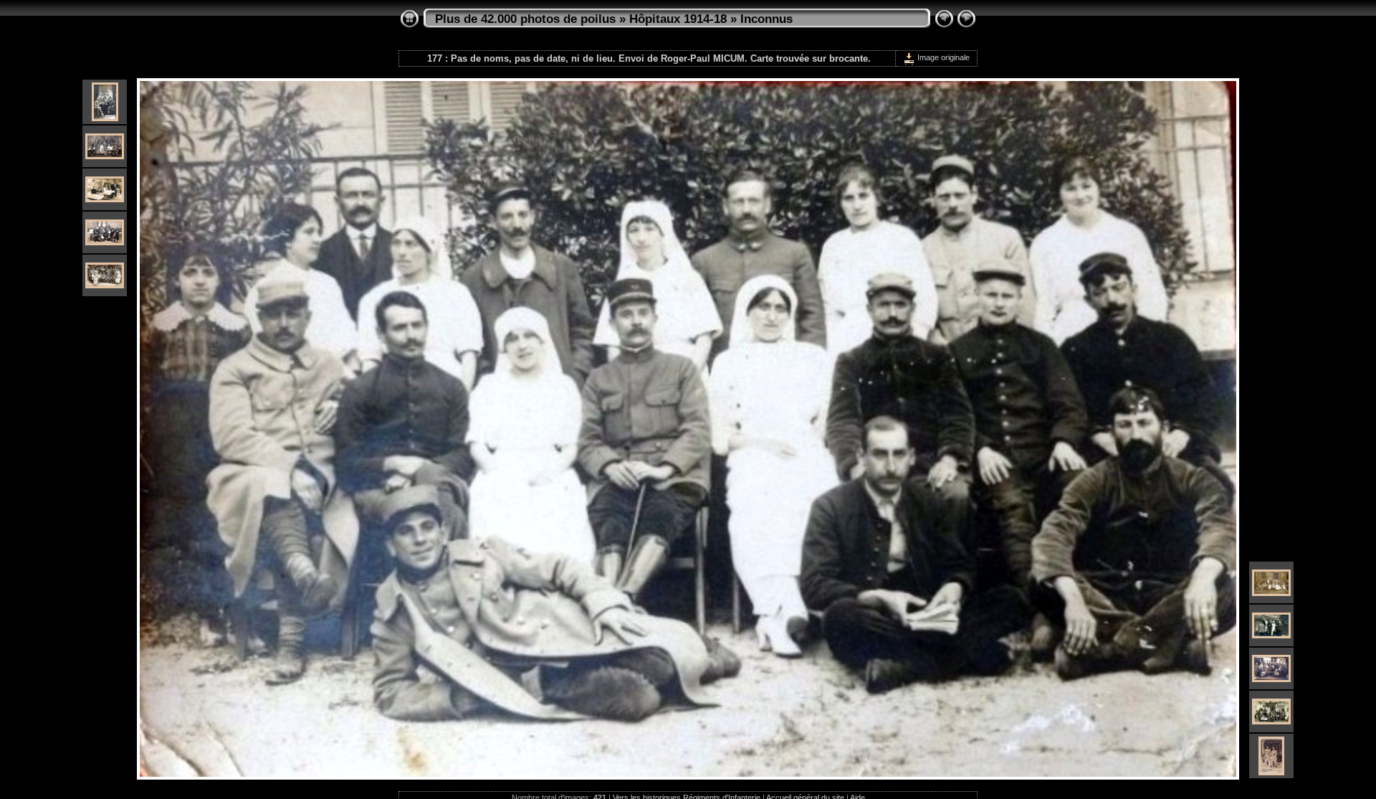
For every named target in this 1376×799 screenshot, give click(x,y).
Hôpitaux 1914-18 (678, 19)
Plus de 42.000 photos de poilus (525, 19)
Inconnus (766, 19)
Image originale (942, 57)
